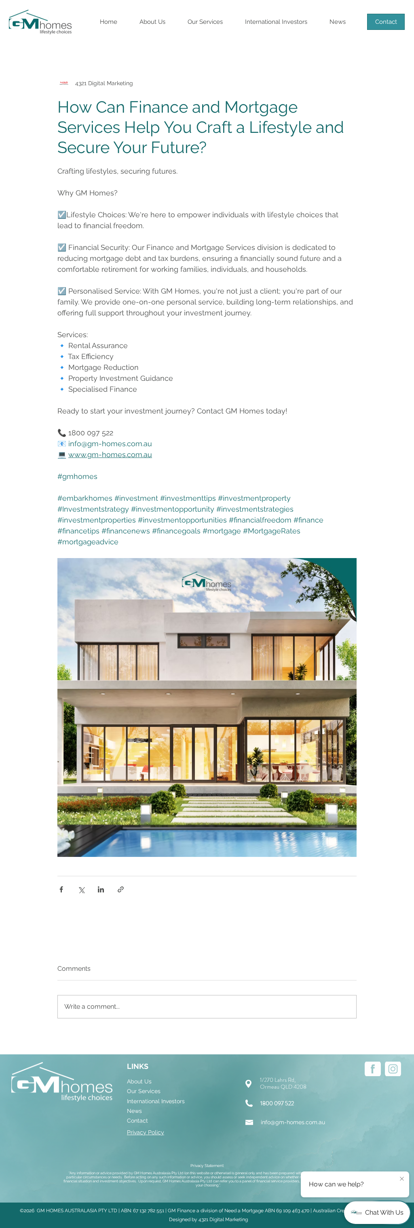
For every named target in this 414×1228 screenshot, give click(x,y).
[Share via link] (121, 889)
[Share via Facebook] (61, 889)
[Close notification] (402, 1179)
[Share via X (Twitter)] (81, 889)
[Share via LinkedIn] (101, 889)
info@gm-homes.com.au (293, 1122)
